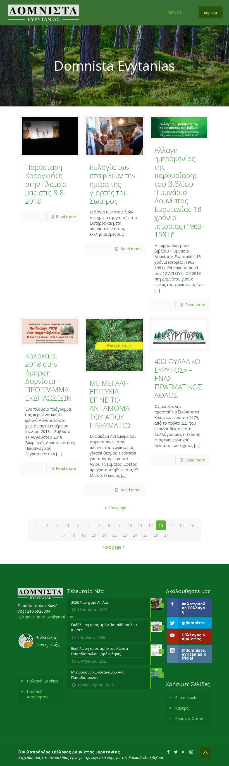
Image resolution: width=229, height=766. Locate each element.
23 (125, 535)
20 (94, 535)
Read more (66, 216)
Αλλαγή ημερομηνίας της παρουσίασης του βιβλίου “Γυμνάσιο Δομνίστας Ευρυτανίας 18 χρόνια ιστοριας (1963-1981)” (179, 192)
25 (145, 535)
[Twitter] (176, 752)
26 (156, 535)
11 (140, 525)
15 (181, 525)
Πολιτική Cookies (42, 681)
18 (73, 535)
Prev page (117, 507)
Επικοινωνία (186, 697)
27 (166, 535)
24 (135, 535)
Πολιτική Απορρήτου (37, 694)
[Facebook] (168, 752)
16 (192, 525)
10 (130, 525)
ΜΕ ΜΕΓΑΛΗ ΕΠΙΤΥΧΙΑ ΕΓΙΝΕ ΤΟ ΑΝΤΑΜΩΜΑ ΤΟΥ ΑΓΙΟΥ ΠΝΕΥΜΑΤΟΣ (111, 404)
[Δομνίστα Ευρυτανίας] (43, 12)
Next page (111, 547)
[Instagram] (191, 752)
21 (104, 535)
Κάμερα (182, 708)
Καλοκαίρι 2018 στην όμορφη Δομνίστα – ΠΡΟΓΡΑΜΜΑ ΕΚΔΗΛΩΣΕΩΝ (48, 377)
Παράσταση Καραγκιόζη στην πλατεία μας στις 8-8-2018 (45, 184)
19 (83, 535)
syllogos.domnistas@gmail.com (46, 616)
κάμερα (210, 12)
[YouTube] (184, 752)
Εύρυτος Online (189, 718)
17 (63, 535)
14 (171, 525)
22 (114, 535)
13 (161, 525)
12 (150, 525)
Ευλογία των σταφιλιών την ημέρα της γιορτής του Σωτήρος (112, 184)
